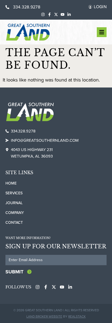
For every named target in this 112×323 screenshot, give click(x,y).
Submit (14, 271)
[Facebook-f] (49, 14)
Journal (14, 203)
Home (11, 183)
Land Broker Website (44, 316)
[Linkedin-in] (69, 14)
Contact (14, 222)
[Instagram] (43, 14)
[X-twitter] (56, 14)
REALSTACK (77, 316)
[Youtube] (62, 14)
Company (14, 213)
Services (14, 193)
